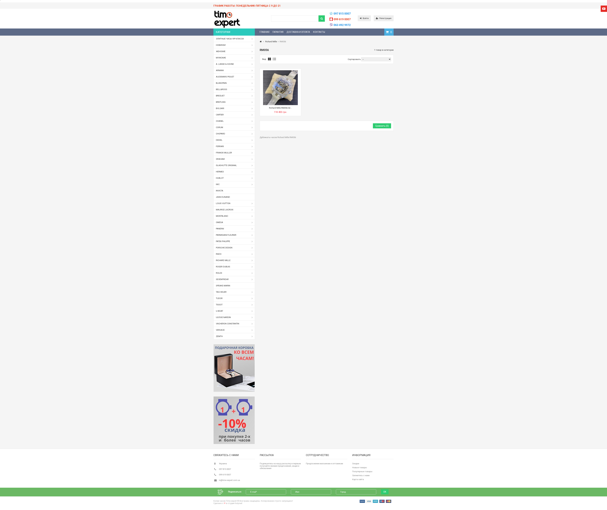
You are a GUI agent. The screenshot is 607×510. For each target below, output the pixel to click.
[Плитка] (269, 59)
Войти (366, 18)
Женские (220, 51)
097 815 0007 (342, 13)
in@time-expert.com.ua (229, 480)
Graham (220, 159)
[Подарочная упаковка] (234, 368)
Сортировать (354, 59)
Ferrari (220, 146)
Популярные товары (362, 471)
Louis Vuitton (223, 203)
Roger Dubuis (223, 266)
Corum (219, 127)
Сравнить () (382, 126)
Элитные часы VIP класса (230, 39)
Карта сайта (358, 479)
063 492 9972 (342, 25)
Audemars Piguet (225, 77)
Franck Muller (224, 152)
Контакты (319, 32)
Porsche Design (224, 247)
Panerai (220, 228)
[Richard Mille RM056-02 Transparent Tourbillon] (280, 71)
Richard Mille (223, 260)
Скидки (355, 463)
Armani (220, 70)
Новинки (221, 45)
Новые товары (359, 467)
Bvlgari (220, 108)
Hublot (220, 178)
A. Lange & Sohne (225, 64)
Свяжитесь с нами (361, 475)
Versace (220, 330)
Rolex (219, 273)
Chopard (220, 133)
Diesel (219, 140)
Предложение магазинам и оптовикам (324, 463)
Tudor (219, 298)
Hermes (220, 171)
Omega (219, 222)
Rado (218, 254)
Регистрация (385, 18)
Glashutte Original (226, 165)
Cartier (220, 114)
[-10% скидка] (234, 420)
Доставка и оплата (298, 32)
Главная (264, 32)
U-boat (219, 311)
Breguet (220, 95)
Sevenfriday (222, 279)
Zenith (219, 336)
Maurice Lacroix (224, 209)
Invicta (219, 190)
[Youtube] (604, 9)
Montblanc (222, 216)
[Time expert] (227, 28)
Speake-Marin (223, 285)
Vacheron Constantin (227, 323)
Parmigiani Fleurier (226, 235)
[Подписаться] (222, 492)
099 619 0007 (342, 19)
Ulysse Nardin (223, 317)
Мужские (221, 58)
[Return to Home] (261, 41)
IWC (218, 184)
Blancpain (221, 83)
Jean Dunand (223, 197)
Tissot (219, 304)
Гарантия (278, 32)
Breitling (221, 102)
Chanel (220, 121)
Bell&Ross (221, 89)
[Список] (274, 59)
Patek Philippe (223, 241)
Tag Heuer (221, 292)
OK (384, 492)
